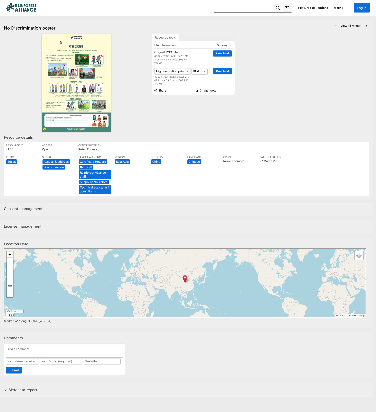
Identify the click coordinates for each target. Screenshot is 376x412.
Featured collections (313, 8)
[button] (185, 279)
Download (222, 53)
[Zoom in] (10, 254)
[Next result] (366, 26)
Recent (338, 8)
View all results (351, 26)
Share (162, 90)
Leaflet (342, 315)
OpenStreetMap (356, 315)
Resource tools (165, 37)
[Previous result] (336, 26)
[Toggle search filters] (287, 7)
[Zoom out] (10, 294)
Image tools (207, 90)
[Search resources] (277, 7)
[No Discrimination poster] (76, 83)
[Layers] (359, 255)
